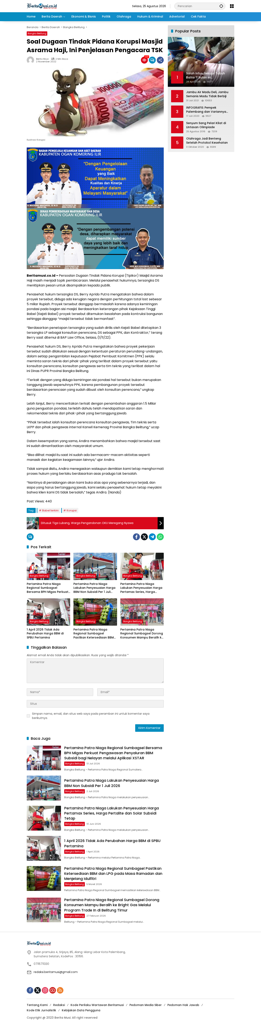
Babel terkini (50, 510)
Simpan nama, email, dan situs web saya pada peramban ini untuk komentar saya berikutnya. (90, 716)
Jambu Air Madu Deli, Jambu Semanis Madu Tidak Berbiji (207, 94)
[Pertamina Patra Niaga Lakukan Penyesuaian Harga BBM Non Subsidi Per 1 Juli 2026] (95, 566)
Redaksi (59, 1005)
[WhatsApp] (160, 536)
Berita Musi (42, 59)
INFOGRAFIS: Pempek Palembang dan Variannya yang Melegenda (206, 110)
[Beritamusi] (42, 6)
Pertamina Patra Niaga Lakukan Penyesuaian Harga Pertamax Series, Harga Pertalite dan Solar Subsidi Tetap (141, 588)
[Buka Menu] (231, 6)
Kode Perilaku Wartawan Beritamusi (97, 1005)
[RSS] (60, 990)
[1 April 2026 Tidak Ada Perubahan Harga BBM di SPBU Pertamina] (48, 612)
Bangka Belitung (37, 33)
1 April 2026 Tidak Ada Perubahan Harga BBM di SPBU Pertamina (45, 633)
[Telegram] (152, 536)
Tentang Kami (37, 1005)
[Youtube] (52, 990)
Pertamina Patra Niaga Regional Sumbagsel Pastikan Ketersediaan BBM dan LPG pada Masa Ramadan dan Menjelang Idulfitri (93, 634)
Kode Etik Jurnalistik (41, 1010)
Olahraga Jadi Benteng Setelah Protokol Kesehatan (207, 141)
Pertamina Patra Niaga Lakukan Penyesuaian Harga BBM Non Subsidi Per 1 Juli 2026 (94, 588)
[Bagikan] (160, 60)
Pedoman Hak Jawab (183, 1005)
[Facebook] (136, 536)
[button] (221, 6)
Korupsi (72, 510)
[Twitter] (144, 536)
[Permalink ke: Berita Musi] (31, 60)
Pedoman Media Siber (145, 1005)
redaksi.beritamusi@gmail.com (56, 972)
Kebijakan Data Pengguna (81, 1010)
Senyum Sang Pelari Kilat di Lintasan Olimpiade (206, 125)
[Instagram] (45, 990)
